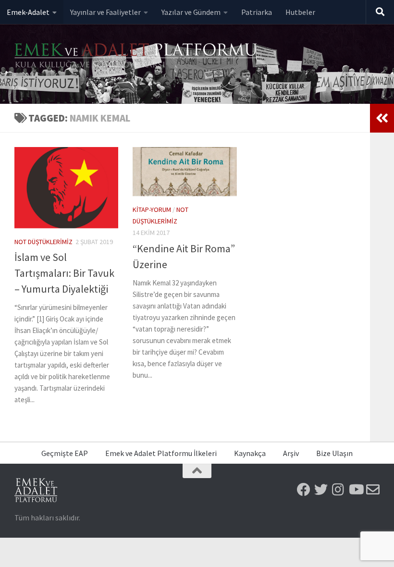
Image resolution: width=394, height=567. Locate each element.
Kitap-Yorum (152, 209)
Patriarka (256, 12)
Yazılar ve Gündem (191, 12)
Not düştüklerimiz (43, 241)
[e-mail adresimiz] (373, 489)
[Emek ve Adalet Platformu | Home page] (136, 56)
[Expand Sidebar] (382, 118)
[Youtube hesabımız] (355, 489)
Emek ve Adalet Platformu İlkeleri (161, 453)
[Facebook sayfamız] (303, 489)
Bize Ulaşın (334, 453)
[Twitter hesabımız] (321, 489)
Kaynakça (250, 453)
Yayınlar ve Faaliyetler (105, 12)
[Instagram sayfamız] (338, 489)
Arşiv (291, 453)
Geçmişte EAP (64, 453)
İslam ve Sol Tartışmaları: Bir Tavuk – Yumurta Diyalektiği (64, 273)
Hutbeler (300, 12)
